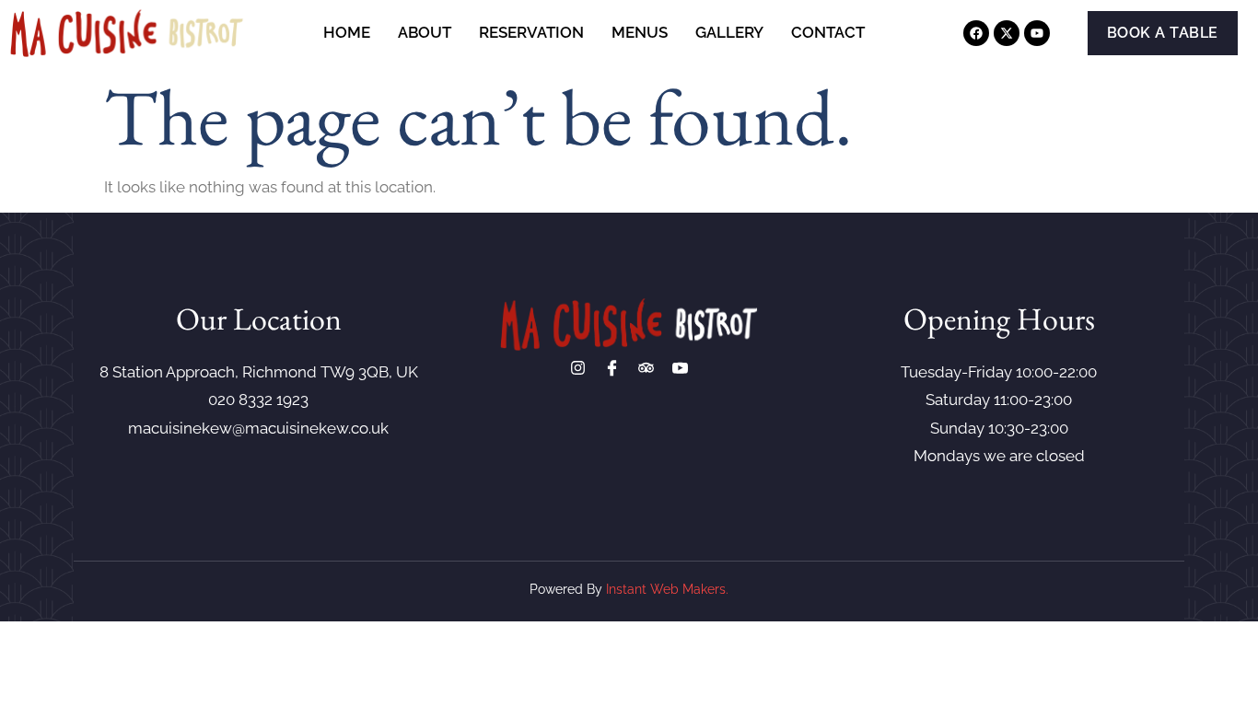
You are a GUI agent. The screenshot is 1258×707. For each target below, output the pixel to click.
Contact (828, 32)
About (424, 32)
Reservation (531, 32)
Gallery (729, 32)
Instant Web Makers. (667, 589)
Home (346, 32)
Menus (640, 32)
